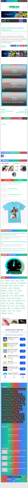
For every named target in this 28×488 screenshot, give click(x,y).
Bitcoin (10, 285)
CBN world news (16, 288)
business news (4, 288)
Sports (13, 305)
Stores (17, 305)
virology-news (4, 310)
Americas (22, 280)
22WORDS (7, 280)
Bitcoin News (16, 285)
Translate (24, 163)
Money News (4, 300)
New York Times (18, 300)
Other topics (12, 303)
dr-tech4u (13, 479)
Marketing (18, 298)
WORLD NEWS (4, 313)
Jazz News (9, 298)
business (21, 285)
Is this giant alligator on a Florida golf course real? (12, 74)
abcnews (12, 280)
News (3, 280)
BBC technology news (22, 283)
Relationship (4, 305)
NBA (13, 300)
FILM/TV (11, 293)
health (11, 295)
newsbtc (3, 303)
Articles (6, 283)
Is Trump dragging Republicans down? (14, 194)
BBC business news (13, 283)
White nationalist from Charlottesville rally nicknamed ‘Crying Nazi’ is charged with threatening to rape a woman (13, 233)
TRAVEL (8, 308)
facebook (25, 118)
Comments (20, 180)
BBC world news (19, 33)
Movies (9, 300)
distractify (3, 293)
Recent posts (7, 180)
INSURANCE (22, 295)
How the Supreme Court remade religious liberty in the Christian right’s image (14, 242)
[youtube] (8, 477)
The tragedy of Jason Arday (12, 188)
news (24, 300)
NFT (7, 303)
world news (18, 310)
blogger (20, 118)
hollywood (16, 295)
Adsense (17, 280)
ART (2, 283)
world (14, 310)
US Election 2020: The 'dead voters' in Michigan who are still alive (14, 87)
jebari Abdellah (23, 479)
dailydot (19, 290)
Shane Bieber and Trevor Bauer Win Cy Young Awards (16, 457)
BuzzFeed (10, 288)
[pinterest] (22, 1)
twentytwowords (17, 308)
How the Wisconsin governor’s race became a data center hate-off (13, 248)
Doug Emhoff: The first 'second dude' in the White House (13, 102)
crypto (15, 290)
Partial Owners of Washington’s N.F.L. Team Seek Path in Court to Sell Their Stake (17, 451)
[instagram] (20, 1)
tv (12, 308)
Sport (9, 305)
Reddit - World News (19, 303)
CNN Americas (4, 290)
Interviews (3, 298)
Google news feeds (5, 295)
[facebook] (18, 1)
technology (4, 308)
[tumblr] (24, 1)
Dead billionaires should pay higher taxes (15, 182)
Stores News (22, 305)
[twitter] (26, 1)
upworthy (23, 308)
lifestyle (13, 298)
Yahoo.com (10, 313)
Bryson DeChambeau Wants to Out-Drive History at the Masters (16, 469)
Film (7, 293)
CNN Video (10, 290)
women (9, 310)
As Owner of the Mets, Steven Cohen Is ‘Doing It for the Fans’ (16, 463)
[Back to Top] (20, 477)
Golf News (16, 293)
